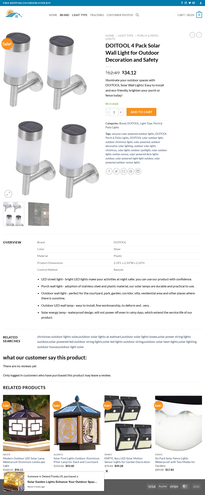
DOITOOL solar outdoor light (146, 137)
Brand (64, 15)
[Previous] (10, 115)
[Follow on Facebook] (182, 3)
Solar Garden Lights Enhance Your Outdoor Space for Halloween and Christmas (62, 481)
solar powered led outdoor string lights (75, 341)
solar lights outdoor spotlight (134, 150)
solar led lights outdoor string (123, 341)
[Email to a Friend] (123, 171)
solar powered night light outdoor (134, 158)
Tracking (97, 15)
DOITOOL (133, 123)
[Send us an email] (193, 3)
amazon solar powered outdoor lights (133, 133)
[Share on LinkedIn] (138, 171)
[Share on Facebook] (109, 171)
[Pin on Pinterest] (131, 171)
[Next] (92, 115)
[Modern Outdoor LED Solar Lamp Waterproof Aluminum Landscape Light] (26, 423)
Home (53, 15)
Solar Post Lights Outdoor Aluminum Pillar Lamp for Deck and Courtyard (76, 460)
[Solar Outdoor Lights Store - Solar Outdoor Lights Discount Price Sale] (23, 15)
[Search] (137, 15)
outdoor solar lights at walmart (100, 336)
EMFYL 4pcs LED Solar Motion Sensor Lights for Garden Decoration (127, 460)
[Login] (200, 2)
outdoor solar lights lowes (139, 336)
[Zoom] (8, 194)
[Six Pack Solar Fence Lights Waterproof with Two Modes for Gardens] (178, 423)
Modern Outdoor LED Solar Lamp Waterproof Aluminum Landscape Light (24, 462)
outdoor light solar (71, 347)
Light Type (79, 15)
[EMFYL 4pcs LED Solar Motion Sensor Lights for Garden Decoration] (128, 423)
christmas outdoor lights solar (57, 336)
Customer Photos (120, 15)
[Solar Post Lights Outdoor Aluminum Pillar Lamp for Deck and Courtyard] (77, 423)
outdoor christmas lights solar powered (128, 142)
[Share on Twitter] (116, 171)
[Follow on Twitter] (190, 3)
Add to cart (142, 112)
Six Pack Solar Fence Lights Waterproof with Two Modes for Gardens (175, 462)
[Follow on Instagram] (186, 3)
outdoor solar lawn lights (161, 341)
